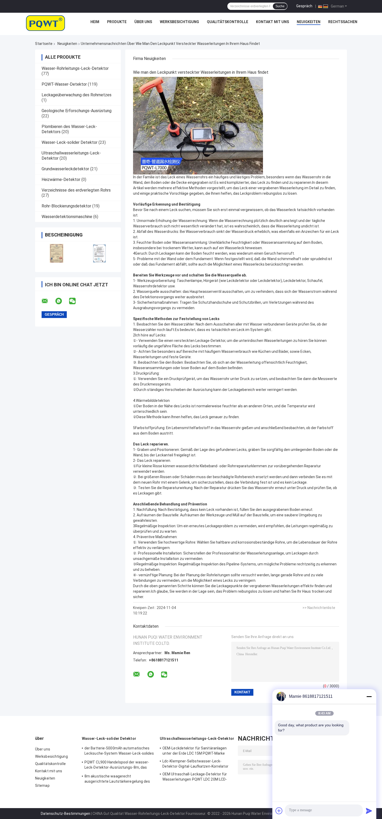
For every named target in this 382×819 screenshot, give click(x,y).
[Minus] (369, 696)
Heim (94, 22)
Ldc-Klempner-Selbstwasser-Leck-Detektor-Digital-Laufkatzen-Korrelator (195, 763)
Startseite (43, 44)
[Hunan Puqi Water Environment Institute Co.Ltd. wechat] (75, 301)
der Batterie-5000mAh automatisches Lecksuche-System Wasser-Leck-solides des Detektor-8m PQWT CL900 (119, 751)
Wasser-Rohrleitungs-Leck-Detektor (75, 68)
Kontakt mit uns (272, 22)
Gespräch (304, 6)
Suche (280, 6)
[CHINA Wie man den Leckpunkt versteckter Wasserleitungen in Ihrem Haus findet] (198, 125)
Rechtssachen (342, 22)
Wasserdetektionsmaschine (67, 216)
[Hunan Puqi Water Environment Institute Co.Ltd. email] (48, 301)
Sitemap (42, 785)
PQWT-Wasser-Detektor (64, 84)
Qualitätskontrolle (227, 22)
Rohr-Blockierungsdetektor (66, 206)
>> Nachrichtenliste (318, 608)
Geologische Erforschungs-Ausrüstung (76, 110)
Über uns (143, 22)
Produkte (117, 22)
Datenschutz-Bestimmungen (65, 813)
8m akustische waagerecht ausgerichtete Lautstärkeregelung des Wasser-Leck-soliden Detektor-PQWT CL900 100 (117, 779)
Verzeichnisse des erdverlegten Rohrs (76, 190)
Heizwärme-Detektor (61, 179)
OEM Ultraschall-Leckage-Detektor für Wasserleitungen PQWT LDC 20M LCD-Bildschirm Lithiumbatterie (194, 777)
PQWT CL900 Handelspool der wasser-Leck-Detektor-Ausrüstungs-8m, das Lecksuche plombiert (116, 765)
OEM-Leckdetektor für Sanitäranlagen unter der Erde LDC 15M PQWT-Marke (194, 750)
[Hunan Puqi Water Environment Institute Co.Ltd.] (45, 23)
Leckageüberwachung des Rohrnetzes (76, 94)
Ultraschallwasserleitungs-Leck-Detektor (197, 738)
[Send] (369, 810)
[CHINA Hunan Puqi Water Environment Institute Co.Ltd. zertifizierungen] (56, 253)
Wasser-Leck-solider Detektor (69, 142)
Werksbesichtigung (179, 22)
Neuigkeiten (308, 22)
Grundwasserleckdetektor (65, 168)
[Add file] (279, 810)
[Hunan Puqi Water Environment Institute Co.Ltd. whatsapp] (61, 301)
